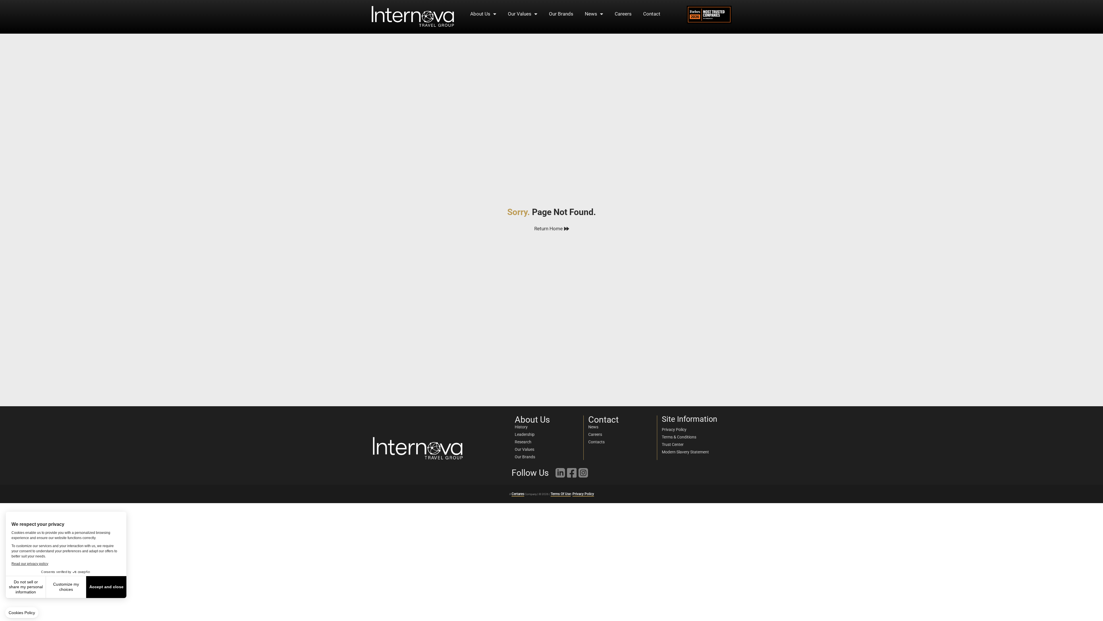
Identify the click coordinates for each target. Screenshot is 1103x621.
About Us (480, 14)
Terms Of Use (561, 494)
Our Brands (561, 14)
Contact (651, 14)
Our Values (519, 14)
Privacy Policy (583, 494)
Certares (518, 494)
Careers (623, 14)
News (591, 14)
